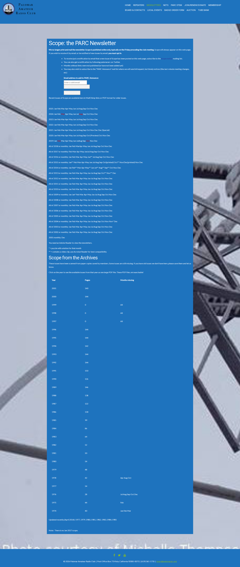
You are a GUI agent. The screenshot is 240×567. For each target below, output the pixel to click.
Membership (214, 5)
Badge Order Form (174, 10)
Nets (165, 5)
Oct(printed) (108, 162)
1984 (54, 428)
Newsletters (154, 5)
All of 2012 (53, 178)
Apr (66, 114)
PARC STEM (176, 5)
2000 (54, 296)
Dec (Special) (104, 130)
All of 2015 (53, 162)
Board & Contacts (135, 10)
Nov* (111, 221)
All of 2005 (53, 216)
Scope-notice (167, 58)
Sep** (106, 167)
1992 (54, 362)
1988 (54, 395)
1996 (54, 329)
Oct (88, 114)
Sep (84, 114)
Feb (59, 114)
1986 (54, 412)
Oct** (116, 162)
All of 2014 (53, 167)
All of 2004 (53, 221)
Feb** (74, 167)
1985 (54, 420)
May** (88, 167)
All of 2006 (53, 210)
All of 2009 (53, 194)
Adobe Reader (65, 243)
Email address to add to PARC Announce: (81, 78)
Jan (55, 108)
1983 (54, 436)
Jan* (74, 194)
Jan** (71, 162)
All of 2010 (53, 189)
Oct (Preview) (92, 135)
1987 (54, 403)
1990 (54, 379)
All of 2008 (53, 200)
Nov (92, 114)
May (71, 114)
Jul (77, 114)
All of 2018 (53, 146)
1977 (54, 486)
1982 (54, 445)
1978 (54, 478)
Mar (63, 119)
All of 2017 (53, 151)
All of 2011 (53, 184)
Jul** (96, 167)
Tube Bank (203, 10)
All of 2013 (53, 173)
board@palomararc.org (166, 561)
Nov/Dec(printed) (127, 162)
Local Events (154, 10)
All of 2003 (53, 227)
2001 (54, 288)
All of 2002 (53, 232)
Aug (81, 119)
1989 (54, 387)
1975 (54, 502)
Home (128, 5)
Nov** (109, 173)
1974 (54, 511)
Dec (96, 114)
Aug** (101, 167)
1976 (54, 494)
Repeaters (138, 5)
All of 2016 (53, 157)
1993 (54, 354)
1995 (54, 338)
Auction (191, 10)
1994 (54, 346)
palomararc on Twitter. (110, 62)
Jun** (90, 157)
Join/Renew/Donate (195, 5)
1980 (54, 461)
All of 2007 (53, 205)
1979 (54, 469)
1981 (54, 453)
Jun (74, 114)
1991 (54, 370)
